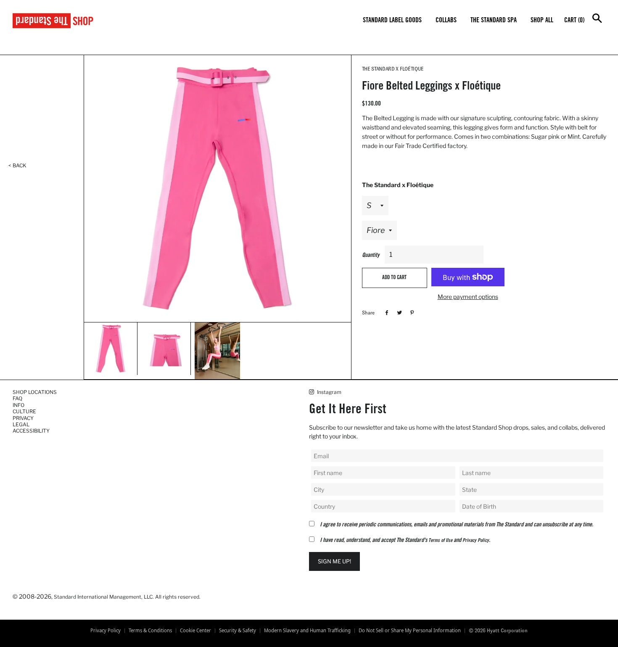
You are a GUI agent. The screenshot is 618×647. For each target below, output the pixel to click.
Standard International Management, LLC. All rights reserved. (127, 597)
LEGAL (21, 424)
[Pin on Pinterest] (411, 312)
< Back (17, 165)
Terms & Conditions (150, 630)
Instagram (328, 392)
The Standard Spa (493, 20)
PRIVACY (23, 418)
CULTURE (24, 411)
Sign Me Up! (334, 561)
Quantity (370, 256)
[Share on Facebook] (385, 312)
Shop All (542, 20)
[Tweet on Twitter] (398, 312)
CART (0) (574, 20)
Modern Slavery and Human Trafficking (307, 630)
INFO (18, 405)
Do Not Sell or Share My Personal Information (410, 630)
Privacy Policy (475, 540)
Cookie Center (195, 630)
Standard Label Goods (392, 20)
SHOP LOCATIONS (35, 392)
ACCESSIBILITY (31, 431)
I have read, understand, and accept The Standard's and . (405, 541)
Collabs (446, 20)
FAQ (17, 398)
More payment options (468, 296)
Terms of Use (440, 540)
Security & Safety (237, 630)
